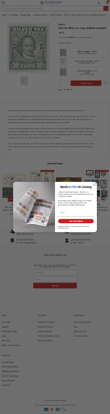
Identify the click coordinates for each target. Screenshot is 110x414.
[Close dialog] (94, 184)
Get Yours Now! (76, 221)
